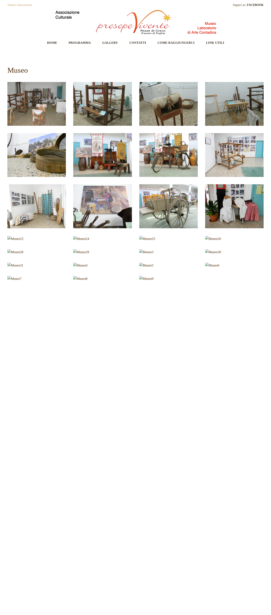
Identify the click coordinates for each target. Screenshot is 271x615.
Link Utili (215, 42)
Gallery (110, 42)
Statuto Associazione (19, 5)
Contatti (137, 42)
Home (52, 42)
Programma (80, 42)
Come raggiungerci (176, 42)
